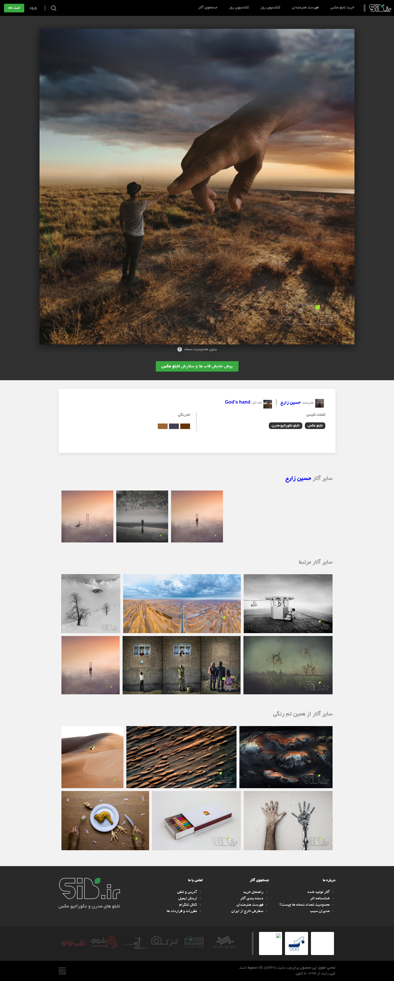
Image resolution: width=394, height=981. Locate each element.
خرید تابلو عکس (342, 8)
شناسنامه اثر (320, 899)
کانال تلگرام (188, 905)
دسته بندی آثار (251, 899)
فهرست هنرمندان (305, 8)
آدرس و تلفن (187, 892)
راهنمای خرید (253, 892)
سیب (380, 8)
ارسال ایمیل (187, 899)
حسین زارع (291, 402)
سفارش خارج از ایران (247, 911)
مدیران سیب (320, 911)
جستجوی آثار (207, 8)
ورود (33, 8)
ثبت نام (14, 8)
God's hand (237, 402)
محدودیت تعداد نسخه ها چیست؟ (304, 905)
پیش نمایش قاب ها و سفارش (197, 366)
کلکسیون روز (270, 8)
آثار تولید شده (318, 892)
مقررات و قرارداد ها (182, 911)
